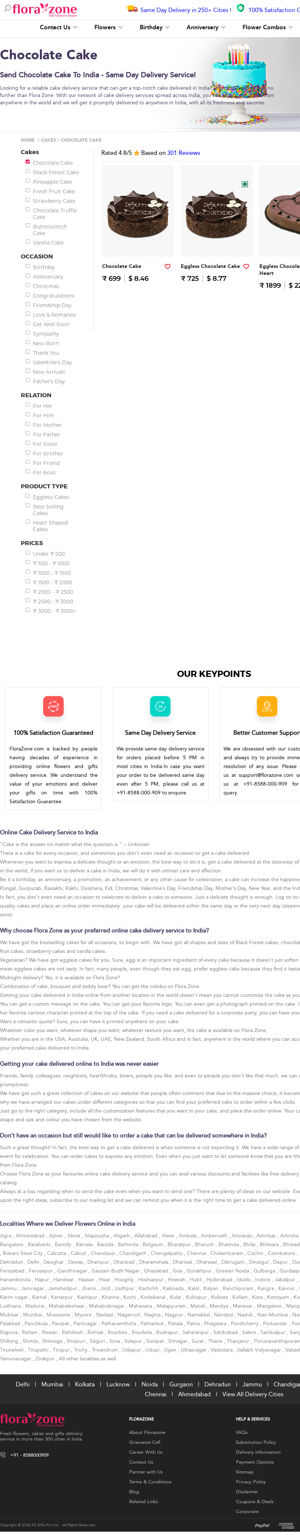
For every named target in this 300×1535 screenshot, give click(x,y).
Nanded (224, 1315)
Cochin (256, 1253)
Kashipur (88, 1297)
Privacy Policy (251, 1482)
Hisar (105, 1280)
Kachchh (149, 1288)
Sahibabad (226, 1332)
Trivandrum (105, 1350)
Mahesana (141, 1306)
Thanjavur (239, 1341)
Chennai (197, 1253)
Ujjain (171, 1350)
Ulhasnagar (194, 1350)
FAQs (242, 1432)
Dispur (281, 1262)
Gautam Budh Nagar (116, 1271)
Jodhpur (125, 1288)
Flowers (105, 27)
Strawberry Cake (54, 201)
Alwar (169, 1236)
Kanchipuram (239, 1288)
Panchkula (37, 1323)
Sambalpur (273, 1332)
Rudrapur (168, 1332)
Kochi (130, 1297)
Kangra (266, 1288)
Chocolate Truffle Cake (55, 213)
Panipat (61, 1323)
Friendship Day (52, 305)
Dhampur (98, 1262)
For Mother (47, 425)
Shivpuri (77, 1341)
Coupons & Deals (255, 1501)
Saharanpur (196, 1332)
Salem (250, 1332)
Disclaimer (247, 1492)
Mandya (220, 1306)
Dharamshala (154, 1262)
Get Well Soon (51, 324)
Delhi (34, 1262)
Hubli (196, 1280)
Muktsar (10, 1315)
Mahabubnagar (107, 1306)
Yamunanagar (16, 1359)
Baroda (106, 1244)
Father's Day (49, 381)
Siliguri (98, 1341)
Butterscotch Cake (50, 229)
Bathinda (129, 1244)
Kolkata (220, 1297)
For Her (42, 406)
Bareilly (64, 1244)
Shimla (31, 1341)
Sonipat (155, 1341)
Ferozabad (13, 1271)
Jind (106, 1288)
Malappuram (172, 1306)
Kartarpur (62, 1297)
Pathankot (152, 1323)
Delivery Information (258, 1452)
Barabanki (40, 1244)
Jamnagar (33, 1288)
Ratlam (30, 1332)
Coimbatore (282, 1253)
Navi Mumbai (273, 1315)
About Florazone (147, 1432)
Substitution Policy (256, 1442)
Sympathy (46, 334)
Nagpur (174, 1315)
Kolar (176, 1297)
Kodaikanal (153, 1297)
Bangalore (12, 1244)
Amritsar (266, 1236)
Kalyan (211, 1288)
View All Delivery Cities (253, 1394)
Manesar (243, 1306)
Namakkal (199, 1315)
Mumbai (33, 1315)
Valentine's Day (52, 362)
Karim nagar (14, 1297)
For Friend (46, 463)
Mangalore (270, 1306)
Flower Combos (265, 27)
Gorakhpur (200, 1271)
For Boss (44, 472)
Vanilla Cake (48, 242)
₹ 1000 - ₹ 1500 (52, 573)
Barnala (85, 1244)
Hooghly (125, 1280)
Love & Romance (54, 315)
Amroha (290, 1236)
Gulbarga (265, 1271)
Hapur (42, 1280)
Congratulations (54, 296)
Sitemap (245, 1472)
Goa (178, 1271)
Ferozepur (41, 1271)
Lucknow (118, 1384)
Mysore (84, 1315)
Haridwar (64, 1280)
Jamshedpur (63, 1288)
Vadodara (222, 1350)
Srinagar (178, 1341)
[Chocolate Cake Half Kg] (138, 241)
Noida (150, 1384)
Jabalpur (285, 1280)
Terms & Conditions (150, 1482)
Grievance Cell (144, 1442)
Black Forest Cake (56, 172)
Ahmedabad (31, 1236)
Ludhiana (11, 1306)
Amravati (243, 1236)
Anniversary (203, 27)
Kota (258, 1297)
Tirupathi (39, 1350)
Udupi (153, 1350)
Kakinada (174, 1288)
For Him (43, 415)
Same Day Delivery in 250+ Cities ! (185, 10)
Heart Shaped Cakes (50, 526)
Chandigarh (133, 1253)
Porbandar (276, 1323)
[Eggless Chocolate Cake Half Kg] (217, 241)
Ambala (188, 1236)
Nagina (153, 1315)
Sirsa (115, 1341)
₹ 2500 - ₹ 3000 (53, 601)
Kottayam (278, 1297)
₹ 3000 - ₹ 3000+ (54, 611)
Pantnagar (86, 1323)
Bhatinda (229, 1244)
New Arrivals (49, 372)
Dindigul (259, 1262)
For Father (46, 434)
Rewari (50, 1332)
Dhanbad (124, 1262)
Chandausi (103, 1253)
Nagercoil (129, 1315)
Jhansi (89, 1288)
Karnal (40, 1297)
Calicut (79, 1253)
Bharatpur (180, 1244)
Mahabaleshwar (67, 1306)
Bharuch (205, 1244)
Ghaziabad (157, 1271)
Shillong (10, 1341)
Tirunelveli (12, 1350)
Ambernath (215, 1236)
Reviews (183, 153)
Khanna (111, 1297)
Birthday (152, 27)
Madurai (35, 1306)
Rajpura (9, 1332)
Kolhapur (197, 1297)
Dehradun (12, 1262)
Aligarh (122, 1236)
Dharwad (207, 1262)
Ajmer (56, 1236)
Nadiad (105, 1315)
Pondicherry (245, 1323)
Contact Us (56, 27)
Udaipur (132, 1350)
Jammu (9, 1288)
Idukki (244, 1280)
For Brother (48, 453)
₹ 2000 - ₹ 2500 (53, 592)
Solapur (133, 1341)
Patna (194, 1323)
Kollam (240, 1297)
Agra (6, 1236)
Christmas (46, 286)
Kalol (194, 1288)
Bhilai (250, 1244)
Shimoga (53, 1341)
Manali (198, 1306)
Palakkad (11, 1323)
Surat (198, 1341)
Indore (263, 1280)
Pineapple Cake (52, 182)
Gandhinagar (73, 1271)
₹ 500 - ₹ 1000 (51, 563)
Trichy (81, 1350)
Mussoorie (59, 1315)
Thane (216, 1341)
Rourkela (142, 1332)
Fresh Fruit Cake (54, 191)
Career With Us (145, 1452)
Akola (74, 1236)
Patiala (176, 1323)
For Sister (45, 444)
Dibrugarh (233, 1262)
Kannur (287, 1288)
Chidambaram (227, 1253)
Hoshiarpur (151, 1280)
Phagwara (216, 1323)
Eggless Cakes (51, 497)
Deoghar (54, 1262)
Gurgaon (181, 1384)
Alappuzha (97, 1236)
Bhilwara (270, 1244)
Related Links (143, 1501)
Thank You (46, 353)
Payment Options (255, 1462)
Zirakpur (45, 1359)
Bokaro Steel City (23, 1253)
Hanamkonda (16, 1280)
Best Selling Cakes (48, 510)
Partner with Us (146, 1472)
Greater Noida (233, 1271)
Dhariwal (183, 1262)
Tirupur (62, 1350)
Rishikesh (73, 1332)
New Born (46, 343)
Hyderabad (220, 1280)
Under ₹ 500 (49, 554)
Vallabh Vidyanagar (259, 1350)
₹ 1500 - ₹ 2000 (52, 582)
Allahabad (146, 1236)
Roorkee (118, 1332)
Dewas (76, 1262)
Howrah (177, 1280)
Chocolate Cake (53, 163)
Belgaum (154, 1244)
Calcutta (57, 1253)
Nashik (245, 1315)
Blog (134, 1492)
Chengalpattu (167, 1253)
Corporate (247, 1511)
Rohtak (96, 1332)
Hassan (87, 1280)
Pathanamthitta (119, 1323)
